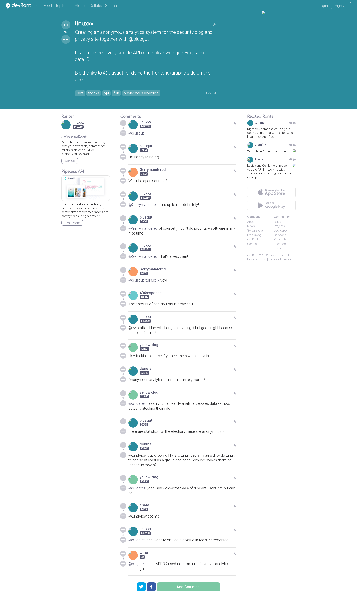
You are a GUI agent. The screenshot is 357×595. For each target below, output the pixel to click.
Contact (252, 244)
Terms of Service (280, 259)
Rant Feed (43, 5)
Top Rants (63, 5)
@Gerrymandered (143, 204)
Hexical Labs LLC (280, 255)
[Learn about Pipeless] (85, 188)
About (251, 222)
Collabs (96, 5)
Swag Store (255, 230)
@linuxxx (152, 280)
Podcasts (280, 239)
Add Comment (188, 587)
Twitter (278, 248)
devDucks (253, 239)
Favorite (210, 92)
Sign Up (341, 5)
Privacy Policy (256, 259)
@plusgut (136, 133)
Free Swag (254, 235)
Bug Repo (280, 230)
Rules (277, 222)
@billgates (137, 403)
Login (323, 5)
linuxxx (84, 24)
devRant (252, 255)
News (251, 226)
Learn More (72, 223)
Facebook (280, 244)
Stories (80, 5)
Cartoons (280, 235)
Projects (279, 226)
